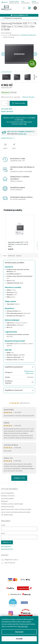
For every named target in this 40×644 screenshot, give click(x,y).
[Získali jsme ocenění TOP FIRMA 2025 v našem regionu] (25, 614)
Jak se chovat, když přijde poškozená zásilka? (16, 512)
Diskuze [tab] (18, 256)
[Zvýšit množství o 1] (9, 102)
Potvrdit (19, 639)
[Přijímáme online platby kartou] (12, 579)
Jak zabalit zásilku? (7, 515)
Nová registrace (6, 547)
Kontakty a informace (8, 496)
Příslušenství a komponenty (28, 372)
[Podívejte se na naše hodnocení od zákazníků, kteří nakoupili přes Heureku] (13, 602)
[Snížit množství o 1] (9, 104)
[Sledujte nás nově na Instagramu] (10, 614)
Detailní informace (7, 138)
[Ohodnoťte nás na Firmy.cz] (19, 594)
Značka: (8, 37)
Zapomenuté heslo (7, 549)
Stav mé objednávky (7, 493)
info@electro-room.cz (11, 560)
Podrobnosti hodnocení (28, 35)
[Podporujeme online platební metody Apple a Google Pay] (25, 579)
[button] (3, 233)
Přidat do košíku (20, 103)
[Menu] (35, 8)
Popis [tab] (5, 256)
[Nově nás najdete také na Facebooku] (24, 602)
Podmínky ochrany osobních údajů (12, 504)
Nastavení (19, 632)
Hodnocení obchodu (7, 507)
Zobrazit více (19, 478)
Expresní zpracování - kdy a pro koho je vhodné (16, 509)
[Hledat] (24, 8)
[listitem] (19, 234)
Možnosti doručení (28, 97)
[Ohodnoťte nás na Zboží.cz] (25, 588)
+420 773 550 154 (9, 563)
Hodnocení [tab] (11, 256)
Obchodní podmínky (7, 499)
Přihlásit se (7, 542)
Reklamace (4, 501)
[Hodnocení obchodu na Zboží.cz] (10, 588)
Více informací (23, 626)
